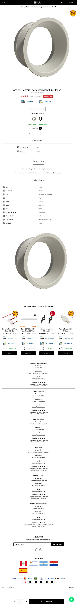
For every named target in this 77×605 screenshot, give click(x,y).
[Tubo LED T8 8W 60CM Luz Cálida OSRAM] (28, 319)
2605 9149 (31, 373)
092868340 (42, 401)
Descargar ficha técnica (37, 109)
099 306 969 (41, 457)
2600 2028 (38, 373)
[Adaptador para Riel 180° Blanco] (65, 319)
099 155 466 (41, 513)
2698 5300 (35, 457)
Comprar (48, 601)
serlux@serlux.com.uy (38, 379)
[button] (62, 2)
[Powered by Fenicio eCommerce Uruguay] (72, 587)
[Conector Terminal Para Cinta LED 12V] (9, 319)
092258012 (42, 485)
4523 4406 (35, 513)
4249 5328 (35, 485)
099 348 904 (41, 429)
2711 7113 (35, 401)
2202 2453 (35, 429)
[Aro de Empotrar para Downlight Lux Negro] (40, 119)
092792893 (45, 373)
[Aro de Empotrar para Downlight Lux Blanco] (34, 119)
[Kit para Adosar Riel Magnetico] (46, 319)
